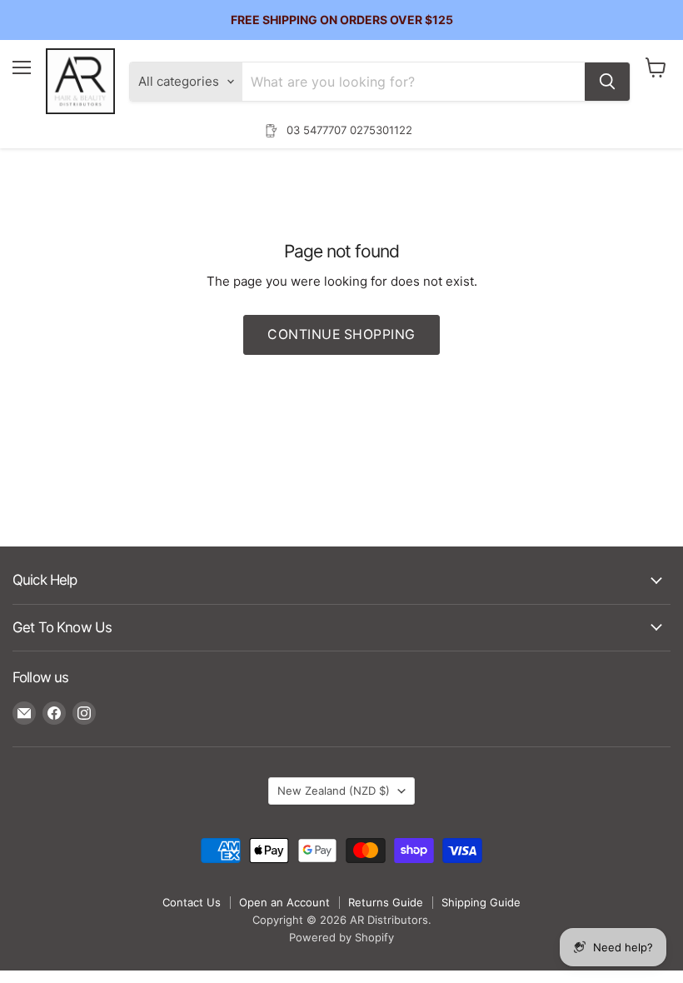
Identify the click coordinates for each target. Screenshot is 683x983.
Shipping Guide (481, 902)
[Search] (607, 81)
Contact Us (191, 902)
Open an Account (284, 902)
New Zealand (333, 790)
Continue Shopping (341, 334)
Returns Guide (385, 902)
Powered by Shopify (341, 937)
